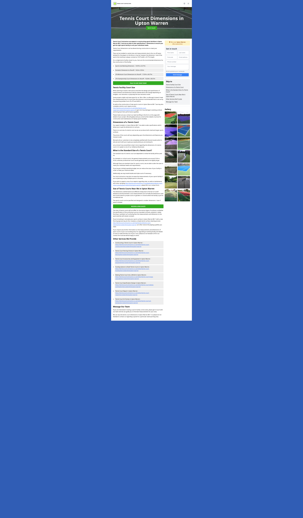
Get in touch (151, 28)
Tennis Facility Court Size (173, 84)
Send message (177, 75)
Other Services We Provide (174, 99)
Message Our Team (172, 102)
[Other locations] (184, 3)
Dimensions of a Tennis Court (175, 87)
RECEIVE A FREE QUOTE (138, 206)
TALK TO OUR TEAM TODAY (138, 83)
